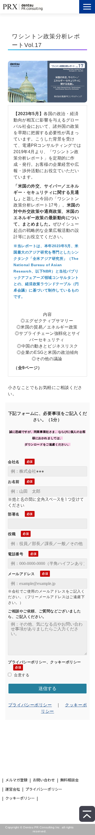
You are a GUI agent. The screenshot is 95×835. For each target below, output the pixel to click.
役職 (12, 534)
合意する (21, 675)
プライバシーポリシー (30, 705)
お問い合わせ (44, 779)
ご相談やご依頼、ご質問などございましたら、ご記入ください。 (44, 614)
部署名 (14, 514)
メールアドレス (21, 574)
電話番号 (15, 554)
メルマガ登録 (16, 779)
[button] (87, 6)
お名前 (14, 482)
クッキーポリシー (20, 798)
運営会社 (12, 789)
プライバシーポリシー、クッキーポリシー (44, 662)
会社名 (14, 462)
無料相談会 (69, 779)
